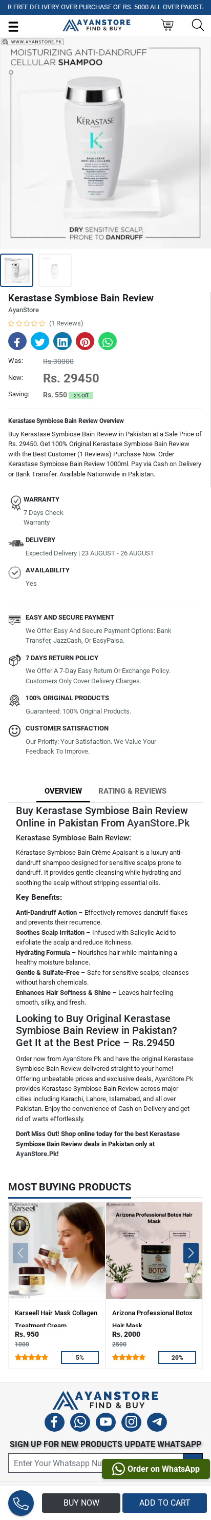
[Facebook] (55, 1424)
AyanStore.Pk (158, 823)
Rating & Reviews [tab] (132, 791)
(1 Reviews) (66, 323)
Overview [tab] (63, 791)
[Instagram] (131, 1424)
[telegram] (157, 1424)
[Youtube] (106, 1424)
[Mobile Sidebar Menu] (13, 26)
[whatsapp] (80, 1424)
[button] (191, 1253)
